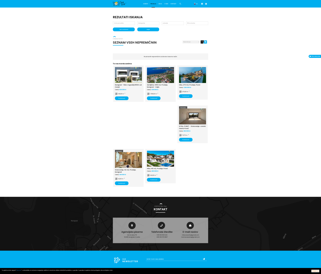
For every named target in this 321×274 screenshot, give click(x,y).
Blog (160, 4)
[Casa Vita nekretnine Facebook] (202, 4)
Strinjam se (315, 271)
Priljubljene (315, 56)
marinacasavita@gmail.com (190, 237)
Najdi (148, 29)
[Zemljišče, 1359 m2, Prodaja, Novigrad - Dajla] (160, 75)
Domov (145, 4)
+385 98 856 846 (161, 235)
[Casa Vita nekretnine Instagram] (206, 4)
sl (197, 4)
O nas (166, 4)
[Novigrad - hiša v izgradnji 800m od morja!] (128, 75)
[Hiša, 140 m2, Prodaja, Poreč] (160, 159)
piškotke (18, 270)
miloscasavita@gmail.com (190, 235)
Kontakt (173, 4)
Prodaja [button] (153, 4)
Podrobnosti (121, 98)
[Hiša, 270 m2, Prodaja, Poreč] (192, 75)
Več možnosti (123, 29)
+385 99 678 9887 (162, 237)
